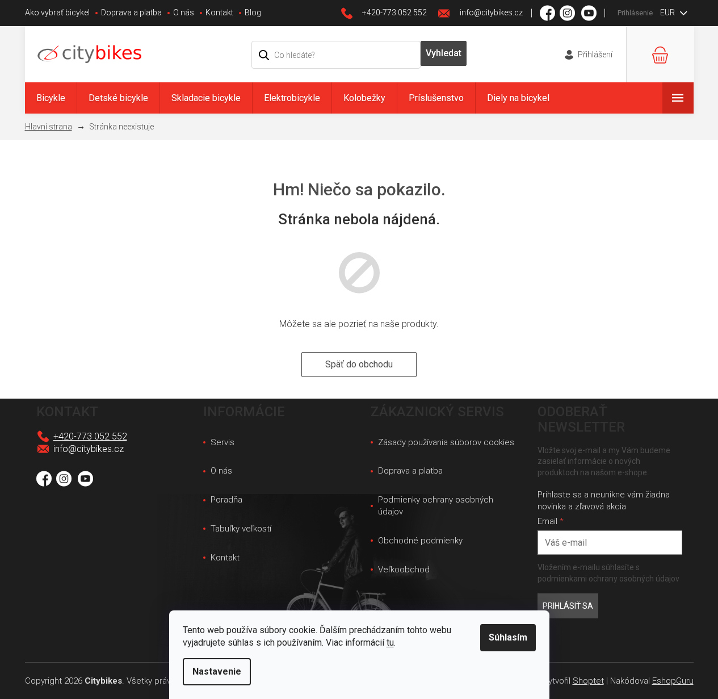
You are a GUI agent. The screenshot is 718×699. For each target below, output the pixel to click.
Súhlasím (508, 637)
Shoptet (588, 681)
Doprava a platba (131, 12)
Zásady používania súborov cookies (446, 442)
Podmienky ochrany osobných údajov (435, 506)
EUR (668, 12)
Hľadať (444, 53)
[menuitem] (51, 98)
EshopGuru (673, 681)
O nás (183, 12)
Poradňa (226, 500)
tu (390, 642)
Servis (222, 442)
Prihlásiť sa (568, 605)
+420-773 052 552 (90, 436)
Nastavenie (216, 671)
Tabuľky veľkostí (241, 529)
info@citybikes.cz (88, 448)
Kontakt (219, 12)
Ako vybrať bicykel (57, 12)
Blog (253, 12)
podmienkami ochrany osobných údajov (608, 578)
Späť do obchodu (359, 364)
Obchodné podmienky (420, 540)
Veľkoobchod (404, 569)
